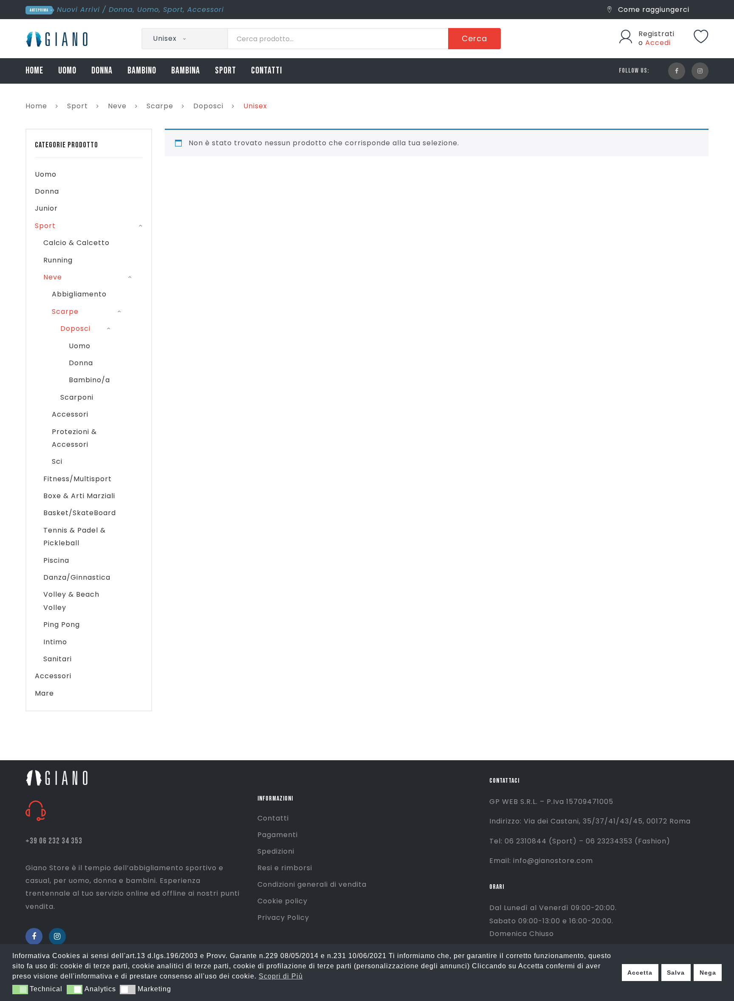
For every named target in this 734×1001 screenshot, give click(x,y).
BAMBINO (141, 70)
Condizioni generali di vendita (312, 884)
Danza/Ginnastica (76, 577)
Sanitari (57, 659)
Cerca (474, 38)
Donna (121, 9)
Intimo (55, 642)
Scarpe (160, 106)
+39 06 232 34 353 (53, 841)
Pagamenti (277, 835)
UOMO (67, 70)
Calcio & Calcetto (76, 243)
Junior (46, 208)
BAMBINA (185, 70)
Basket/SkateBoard (79, 513)
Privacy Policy (283, 917)
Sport (173, 9)
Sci (57, 461)
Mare (44, 693)
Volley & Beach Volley (71, 600)
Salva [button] (676, 972)
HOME (34, 70)
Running (58, 260)
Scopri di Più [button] (281, 976)
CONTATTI (266, 70)
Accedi (658, 43)
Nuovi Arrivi (78, 9)
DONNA (102, 70)
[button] (20, 989)
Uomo (148, 9)
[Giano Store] (57, 38)
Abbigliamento (79, 294)
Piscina (56, 560)
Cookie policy (282, 901)
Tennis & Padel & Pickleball (74, 536)
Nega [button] (708, 972)
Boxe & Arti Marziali (79, 496)
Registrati (656, 34)
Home (36, 106)
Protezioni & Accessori (74, 438)
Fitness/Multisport (77, 479)
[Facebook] (676, 70)
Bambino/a (89, 380)
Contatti (273, 818)
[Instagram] (700, 70)
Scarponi (76, 397)
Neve (117, 106)
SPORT (225, 70)
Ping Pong (61, 624)
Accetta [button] (639, 972)
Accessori (205, 9)
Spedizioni (275, 851)
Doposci (208, 106)
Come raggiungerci (652, 9)
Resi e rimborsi (284, 868)
